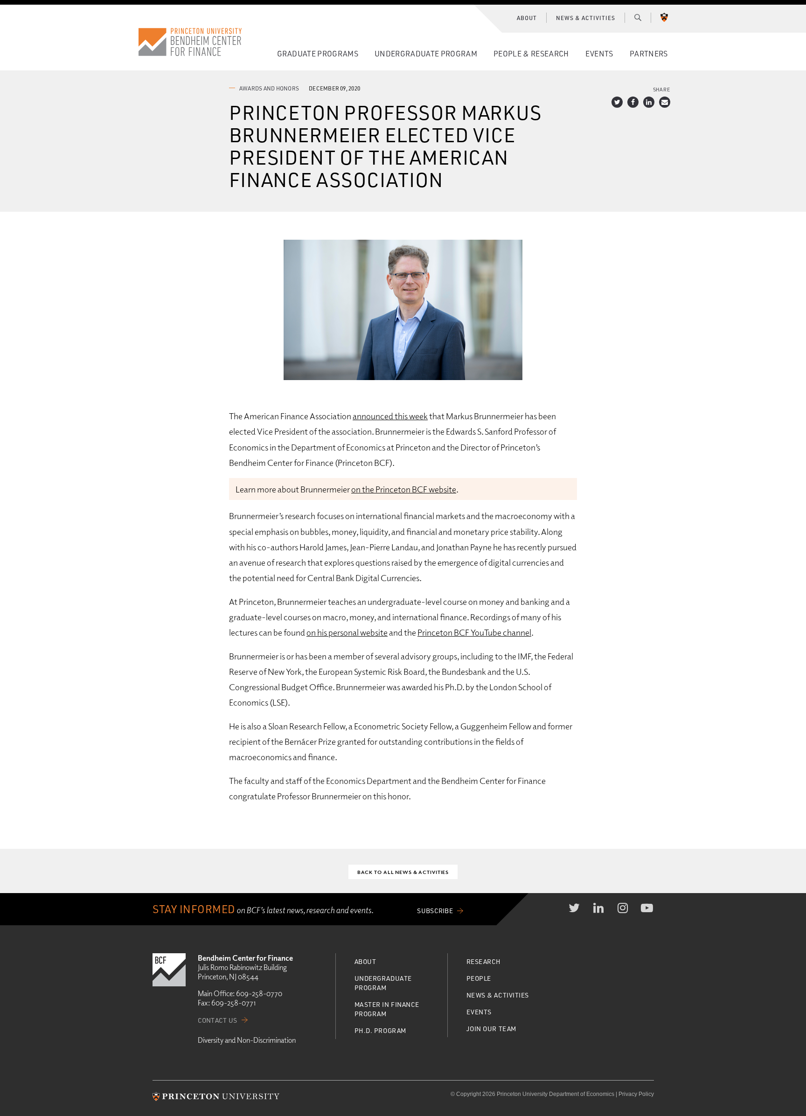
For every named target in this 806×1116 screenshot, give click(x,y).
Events (599, 53)
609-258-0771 (233, 1002)
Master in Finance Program (387, 1009)
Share (661, 89)
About (527, 17)
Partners (649, 53)
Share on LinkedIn (648, 102)
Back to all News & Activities (403, 872)
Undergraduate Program (426, 53)
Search (637, 17)
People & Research (531, 53)
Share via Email (664, 102)
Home (190, 42)
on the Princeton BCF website (403, 489)
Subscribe (435, 910)
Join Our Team (491, 1028)
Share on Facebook (633, 102)
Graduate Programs (317, 53)
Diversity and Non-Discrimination (247, 1040)
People (478, 978)
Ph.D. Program (380, 1030)
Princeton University (664, 17)
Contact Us (217, 1020)
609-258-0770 (259, 993)
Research (483, 961)
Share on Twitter (617, 102)
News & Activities (585, 17)
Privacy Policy (636, 1094)
